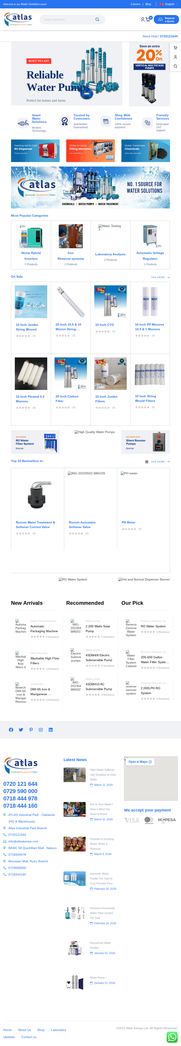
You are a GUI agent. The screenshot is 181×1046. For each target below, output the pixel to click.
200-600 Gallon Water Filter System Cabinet (154, 662)
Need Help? (160, 36)
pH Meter (128, 522)
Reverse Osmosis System (156, 621)
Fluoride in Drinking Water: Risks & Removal (102, 844)
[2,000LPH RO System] (131, 688)
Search (97, 19)
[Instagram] (40, 729)
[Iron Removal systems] (71, 236)
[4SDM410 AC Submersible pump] (76, 684)
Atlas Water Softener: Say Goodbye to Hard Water (103, 774)
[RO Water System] (131, 628)
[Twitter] (21, 729)
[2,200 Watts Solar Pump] (76, 626)
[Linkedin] (50, 729)
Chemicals (36, 684)
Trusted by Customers (82, 116)
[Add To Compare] (100, 294)
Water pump (93, 621)
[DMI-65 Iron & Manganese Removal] (20, 692)
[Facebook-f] (11, 729)
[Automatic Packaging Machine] (20, 628)
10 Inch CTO (104, 324)
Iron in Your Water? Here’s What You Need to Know (101, 809)
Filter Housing (38, 653)
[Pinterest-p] (30, 729)
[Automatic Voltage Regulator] (150, 236)
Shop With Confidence (123, 116)
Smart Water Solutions (39, 118)
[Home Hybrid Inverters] (31, 236)
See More (158, 277)
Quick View (110, 294)
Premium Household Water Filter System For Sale (102, 913)
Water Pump (97, 977)
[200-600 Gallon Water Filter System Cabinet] (131, 659)
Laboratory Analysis (110, 254)
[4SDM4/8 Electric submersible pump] (76, 655)
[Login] (142, 19)
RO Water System (153, 626)
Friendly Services (162, 116)
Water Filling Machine (43, 621)
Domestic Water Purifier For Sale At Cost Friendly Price (101, 878)
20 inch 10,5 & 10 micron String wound (68, 329)
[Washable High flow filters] (20, 660)
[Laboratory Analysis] (110, 237)
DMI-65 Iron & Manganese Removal (40, 694)
